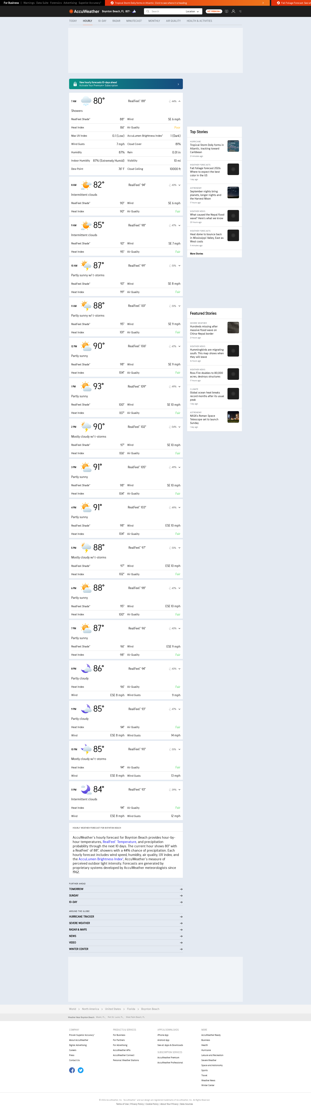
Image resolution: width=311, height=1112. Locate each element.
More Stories (196, 253)
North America (90, 1009)
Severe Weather (208, 1060)
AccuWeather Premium (168, 1057)
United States (113, 1009)
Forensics (56, 3)
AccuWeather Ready (211, 1035)
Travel (204, 1075)
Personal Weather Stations (126, 1060)
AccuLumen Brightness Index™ (101, 859)
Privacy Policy (137, 1104)
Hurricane (206, 1050)
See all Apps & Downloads (170, 1045)
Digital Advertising (78, 1045)
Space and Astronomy (212, 1065)
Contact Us (74, 1060)
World (72, 1009)
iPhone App (162, 1035)
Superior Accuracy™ (90, 3)
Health (204, 1045)
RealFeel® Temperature (119, 842)
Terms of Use (122, 1104)
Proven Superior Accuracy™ (81, 1035)
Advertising (70, 3)
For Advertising (120, 1045)
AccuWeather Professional (170, 1062)
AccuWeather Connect (123, 1055)
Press (71, 1055)
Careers (72, 1050)
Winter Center (207, 1085)
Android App (163, 1040)
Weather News (208, 1080)
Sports (204, 1070)
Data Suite (42, 3)
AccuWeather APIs (121, 1050)
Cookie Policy (152, 1104)
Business (205, 1040)
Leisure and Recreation (212, 1055)
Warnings (29, 3)
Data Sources (186, 1104)
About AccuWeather (78, 1040)
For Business (11, 3)
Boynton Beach (150, 1009)
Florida (131, 1009)
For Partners (119, 1040)
